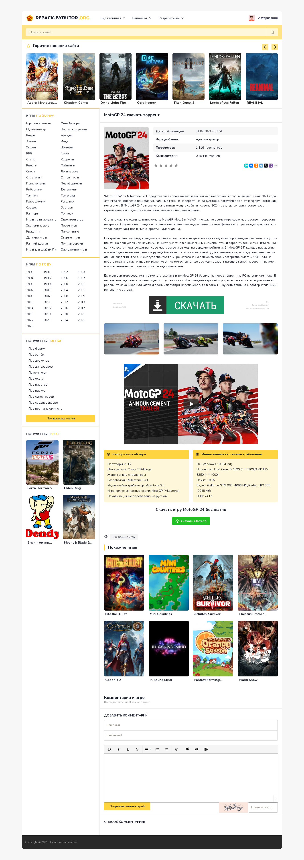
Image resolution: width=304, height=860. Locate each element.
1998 (29, 284)
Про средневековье (43, 403)
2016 (64, 308)
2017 (81, 308)
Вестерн (67, 207)
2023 (47, 320)
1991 (47, 272)
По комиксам (37, 372)
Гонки (65, 153)
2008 (64, 296)
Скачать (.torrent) (194, 521)
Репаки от (139, 18)
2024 (64, 320)
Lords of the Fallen (224, 103)
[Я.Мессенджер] (246, 166)
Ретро (30, 135)
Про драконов (38, 360)
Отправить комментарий (127, 806)
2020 (64, 314)
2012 (64, 302)
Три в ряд (68, 195)
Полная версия (72, 243)
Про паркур (36, 391)
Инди (64, 141)
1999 (47, 284)
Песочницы (69, 225)
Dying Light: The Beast (113, 105)
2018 (29, 314)
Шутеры (67, 147)
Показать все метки (61, 419)
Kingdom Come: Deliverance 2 (76, 105)
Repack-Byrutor (62, 18)
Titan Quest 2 (184, 103)
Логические (69, 171)
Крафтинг (33, 231)
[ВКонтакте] (251, 166)
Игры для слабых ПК (41, 249)
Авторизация (268, 18)
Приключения (36, 183)
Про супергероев (41, 397)
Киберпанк (34, 189)
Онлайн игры (70, 123)
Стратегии (34, 177)
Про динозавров (40, 366)
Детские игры (36, 237)
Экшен (31, 147)
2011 (47, 302)
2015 (47, 308)
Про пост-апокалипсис (45, 409)
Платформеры (71, 183)
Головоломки (35, 201)
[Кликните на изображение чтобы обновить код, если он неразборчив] (233, 807)
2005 (81, 290)
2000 (64, 284)
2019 (47, 314)
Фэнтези (67, 213)
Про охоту (35, 378)
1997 (81, 278)
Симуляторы (70, 177)
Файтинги (68, 165)
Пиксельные (70, 231)
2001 (81, 284)
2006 (29, 296)
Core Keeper (146, 103)
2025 (81, 320)
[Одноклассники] (256, 166)
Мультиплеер (36, 129)
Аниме (31, 141)
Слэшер (32, 207)
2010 (29, 302)
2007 (47, 296)
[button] (109, 749)
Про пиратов (37, 384)
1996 (64, 278)
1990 (29, 272)
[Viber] (271, 166)
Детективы (69, 189)
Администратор (207, 139)
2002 (29, 290)
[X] (266, 166)
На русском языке (74, 129)
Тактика (32, 195)
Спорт (30, 171)
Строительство (72, 219)
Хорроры (67, 159)
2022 (29, 320)
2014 (29, 308)
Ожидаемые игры (74, 249)
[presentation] (265, 47)
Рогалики (67, 201)
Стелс (30, 159)
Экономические (37, 225)
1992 (64, 272)
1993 (81, 272)
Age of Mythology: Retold (41, 105)
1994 (29, 278)
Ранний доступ (37, 243)
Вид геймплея (111, 18)
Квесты (31, 165)
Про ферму (36, 348)
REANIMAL (255, 103)
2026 (29, 326)
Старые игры (70, 237)
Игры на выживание (41, 219)
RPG (29, 153)
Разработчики (169, 18)
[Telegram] (261, 166)
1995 (47, 278)
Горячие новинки (38, 123)
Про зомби (36, 354)
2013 (81, 302)
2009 (81, 296)
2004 (64, 290)
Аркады (66, 135)
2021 (81, 314)
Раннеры (32, 213)
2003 (47, 290)
